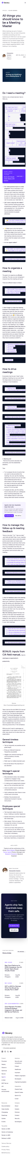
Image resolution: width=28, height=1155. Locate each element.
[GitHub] (5, 1051)
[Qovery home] (7, 1033)
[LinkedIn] (2, 1051)
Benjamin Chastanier (11, 854)
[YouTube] (11, 1051)
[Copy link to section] (1, 93)
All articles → (22, 951)
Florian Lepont (7, 852)
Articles (4, 10)
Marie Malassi (11, 850)
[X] (8, 1051)
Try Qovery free (9, 515)
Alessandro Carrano (14, 871)
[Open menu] (25, 2)
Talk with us (18, 515)
